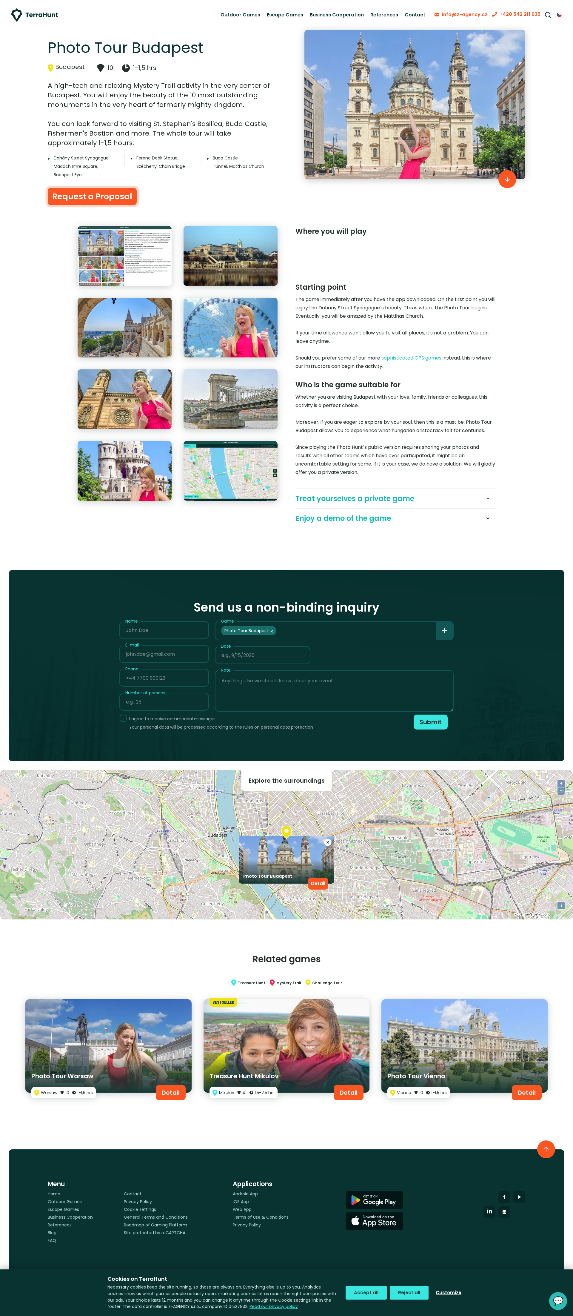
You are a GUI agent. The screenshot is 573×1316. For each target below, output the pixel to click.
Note (226, 670)
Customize (448, 1292)
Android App (245, 1194)
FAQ (52, 1240)
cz (560, 15)
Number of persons (145, 693)
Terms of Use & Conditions (261, 1217)
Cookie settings (140, 1209)
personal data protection (287, 727)
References (384, 14)
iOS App (241, 1202)
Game (227, 621)
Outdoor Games (240, 14)
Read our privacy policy (273, 1306)
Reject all (409, 1292)
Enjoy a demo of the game (343, 518)
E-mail (132, 645)
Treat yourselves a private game (354, 498)
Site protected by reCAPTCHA (154, 1233)
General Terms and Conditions (156, 1217)
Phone (131, 669)
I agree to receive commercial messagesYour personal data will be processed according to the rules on (221, 723)
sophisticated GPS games (411, 357)
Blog (52, 1233)
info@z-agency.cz (464, 14)
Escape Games (285, 14)
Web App (242, 1209)
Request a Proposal (92, 196)
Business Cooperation (337, 14)
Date (226, 646)
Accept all (366, 1292)
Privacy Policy (138, 1202)
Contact (415, 14)
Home (54, 1194)
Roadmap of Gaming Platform (155, 1225)
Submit (431, 722)
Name (131, 621)
